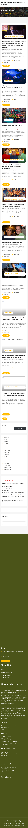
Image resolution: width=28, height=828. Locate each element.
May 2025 (6, 459)
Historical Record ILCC (10, 36)
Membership (4, 738)
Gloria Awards (4, 677)
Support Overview (6, 736)
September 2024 (7, 469)
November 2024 (7, 467)
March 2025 (6, 463)
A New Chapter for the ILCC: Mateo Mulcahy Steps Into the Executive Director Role (12, 166)
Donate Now (4, 744)
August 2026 (6, 437)
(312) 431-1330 (6, 656)
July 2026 (6, 439)
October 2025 (7, 450)
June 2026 (6, 441)
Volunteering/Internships (8, 772)
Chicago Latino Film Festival (11, 197)
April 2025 (6, 461)
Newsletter (4, 755)
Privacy (3, 805)
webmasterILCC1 (7, 60)
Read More (6, 65)
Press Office (4, 768)
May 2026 (6, 443)
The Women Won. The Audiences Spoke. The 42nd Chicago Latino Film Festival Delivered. (13, 395)
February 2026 (7, 446)
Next (5, 418)
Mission (3, 670)
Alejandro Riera (7, 330)
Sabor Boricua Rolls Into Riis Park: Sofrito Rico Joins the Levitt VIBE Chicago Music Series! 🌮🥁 (12, 127)
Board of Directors (6, 675)
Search (4, 425)
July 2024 (6, 471)
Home (2, 13)
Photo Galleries (5, 757)
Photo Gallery (5, 729)
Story (2, 669)
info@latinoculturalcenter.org (9, 654)
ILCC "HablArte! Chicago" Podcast (10, 753)
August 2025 (6, 454)
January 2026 (7, 448)
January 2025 (7, 465)
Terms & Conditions (6, 806)
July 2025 (6, 456)
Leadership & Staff (6, 674)
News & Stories (19, 36)
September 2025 (7, 452)
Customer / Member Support (9, 767)
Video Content (5, 752)
